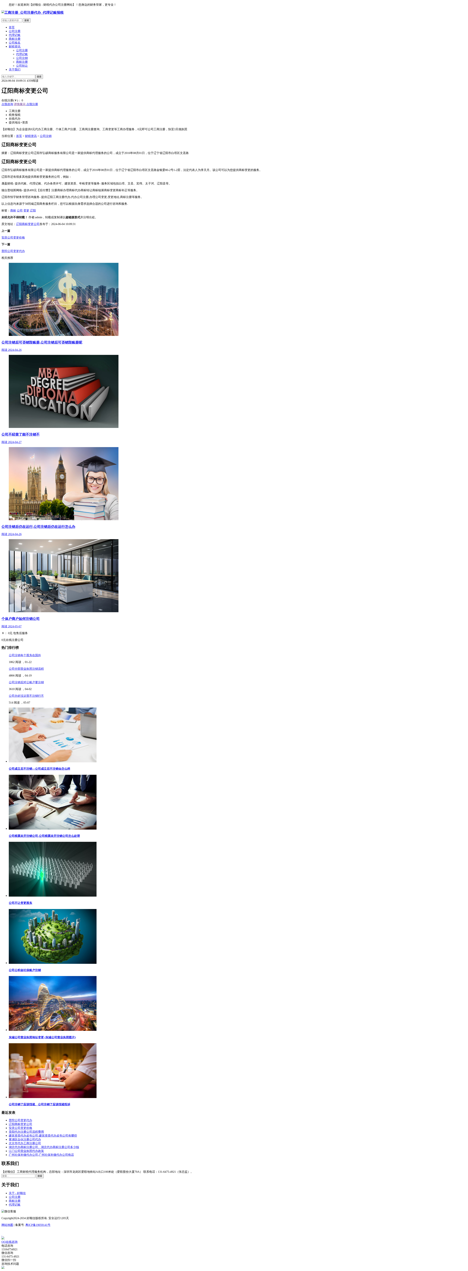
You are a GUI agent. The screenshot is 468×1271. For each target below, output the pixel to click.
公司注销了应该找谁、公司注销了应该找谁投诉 (39, 1104)
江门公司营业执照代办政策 (26, 1150)
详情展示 (20, 104)
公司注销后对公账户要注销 (26, 682)
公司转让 (22, 65)
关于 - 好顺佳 (17, 1193)
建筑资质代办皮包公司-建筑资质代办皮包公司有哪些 (43, 1135)
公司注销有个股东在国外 (25, 655)
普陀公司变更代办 (13, 251)
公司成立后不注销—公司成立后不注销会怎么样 (39, 768)
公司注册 (14, 31)
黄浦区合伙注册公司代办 (25, 1139)
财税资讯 (14, 46)
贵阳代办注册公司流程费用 (26, 1131)
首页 (12, 27)
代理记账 (14, 35)
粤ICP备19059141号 (37, 1224)
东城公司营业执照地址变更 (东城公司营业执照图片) (42, 1037)
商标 (13, 210)
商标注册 (14, 38)
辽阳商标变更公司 (27, 224)
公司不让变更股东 (20, 902)
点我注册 (32, 104)
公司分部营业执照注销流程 (26, 668)
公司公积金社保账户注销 (25, 970)
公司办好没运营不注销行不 (26, 695)
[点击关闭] (1, 1234)
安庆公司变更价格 (13, 237)
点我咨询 (7, 104)
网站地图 (7, 1224)
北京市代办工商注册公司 (25, 1143)
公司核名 (14, 42)
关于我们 (14, 69)
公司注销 (22, 58)
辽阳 (33, 210)
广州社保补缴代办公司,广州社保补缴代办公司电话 (41, 1154)
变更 (26, 210)
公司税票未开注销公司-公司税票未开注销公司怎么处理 (44, 835)
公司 (20, 210)
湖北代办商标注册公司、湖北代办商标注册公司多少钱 (44, 1147)
